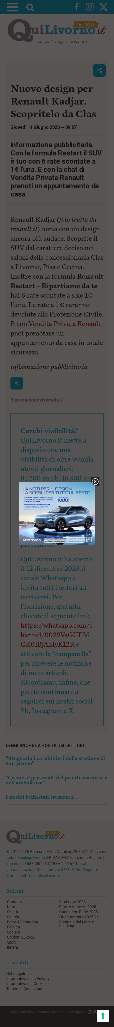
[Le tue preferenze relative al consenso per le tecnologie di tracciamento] (103, 1016)
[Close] (95, 482)
